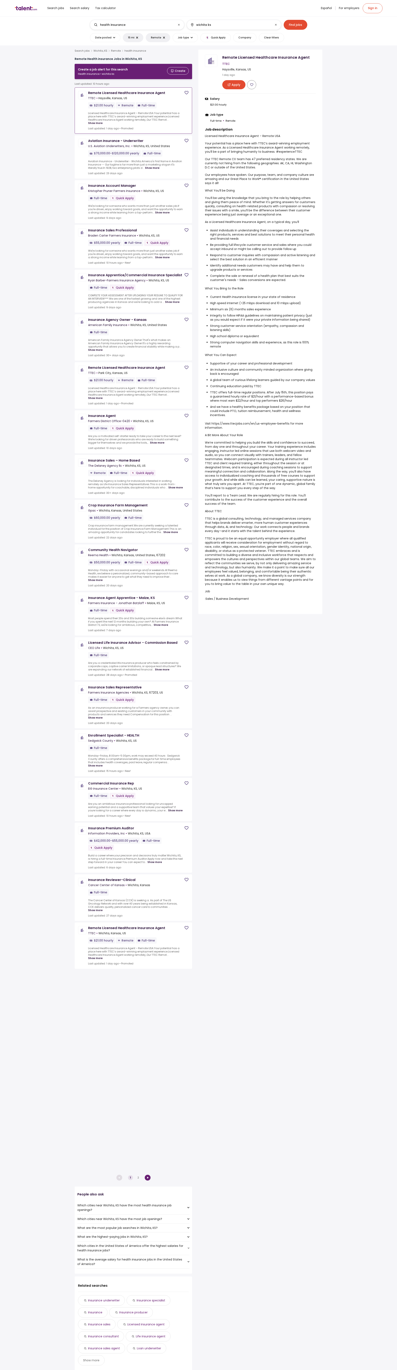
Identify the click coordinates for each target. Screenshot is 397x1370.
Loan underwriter (149, 1348)
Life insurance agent (150, 1336)
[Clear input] (179, 25)
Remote (116, 51)
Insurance (95, 1312)
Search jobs (82, 51)
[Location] (230, 25)
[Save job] (186, 92)
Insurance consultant (103, 1336)
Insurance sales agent (104, 1348)
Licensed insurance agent (146, 1324)
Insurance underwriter (104, 1300)
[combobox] (137, 25)
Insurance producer (133, 1312)
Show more (95, 123)
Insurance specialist (151, 1300)
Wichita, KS (100, 51)
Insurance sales (99, 1324)
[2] (148, 1178)
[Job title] (133, 25)
